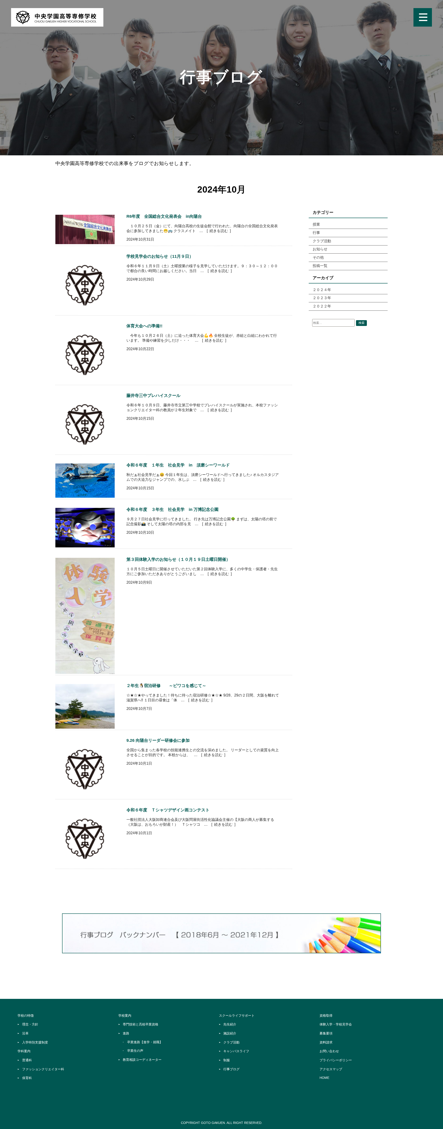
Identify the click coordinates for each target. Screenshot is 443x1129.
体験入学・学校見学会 (336, 1024)
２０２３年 (322, 298)
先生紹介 (229, 1024)
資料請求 (326, 1042)
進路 (126, 1033)
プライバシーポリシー (336, 1060)
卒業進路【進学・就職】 (145, 1042)
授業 (316, 224)
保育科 (27, 1078)
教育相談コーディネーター (142, 1060)
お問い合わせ (329, 1051)
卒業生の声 (135, 1050)
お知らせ (320, 249)
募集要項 (326, 1033)
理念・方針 (30, 1024)
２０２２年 (322, 306)
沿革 (25, 1033)
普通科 (27, 1060)
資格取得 (326, 1015)
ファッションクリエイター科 (43, 1069)
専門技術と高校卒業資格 (140, 1024)
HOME (324, 1078)
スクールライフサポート (236, 1015)
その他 (318, 257)
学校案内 (124, 1015)
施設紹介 (229, 1033)
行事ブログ (231, 1069)
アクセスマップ (331, 1069)
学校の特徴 (26, 1015)
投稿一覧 (320, 266)
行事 (316, 233)
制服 (226, 1060)
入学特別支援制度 (35, 1042)
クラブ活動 (322, 241)
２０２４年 (322, 290)
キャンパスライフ (236, 1051)
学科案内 (24, 1051)
